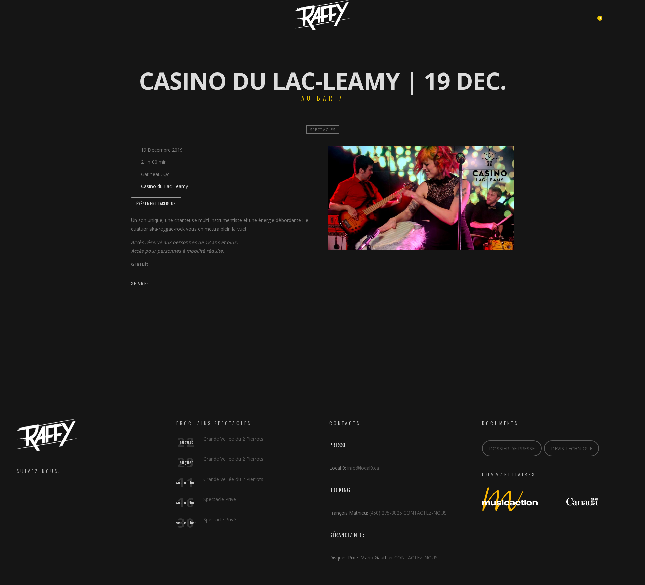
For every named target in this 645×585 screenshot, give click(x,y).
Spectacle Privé (219, 499)
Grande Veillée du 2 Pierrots (233, 439)
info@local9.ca (363, 468)
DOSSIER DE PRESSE (512, 448)
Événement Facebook (156, 203)
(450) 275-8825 (385, 512)
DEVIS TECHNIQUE (571, 448)
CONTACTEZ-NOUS (425, 512)
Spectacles (322, 129)
